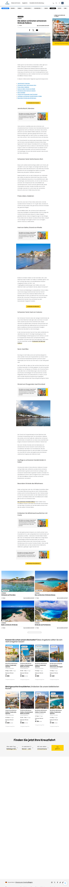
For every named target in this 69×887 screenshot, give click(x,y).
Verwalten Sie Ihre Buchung (37, 3)
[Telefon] (53, 3)
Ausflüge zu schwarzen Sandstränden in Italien (30, 96)
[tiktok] (60, 882)
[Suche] (56, 3)
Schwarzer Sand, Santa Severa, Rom (27, 85)
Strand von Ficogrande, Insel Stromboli (27, 94)
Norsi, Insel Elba (21, 92)
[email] (37, 30)
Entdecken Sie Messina (33, 306)
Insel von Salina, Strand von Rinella (26, 89)
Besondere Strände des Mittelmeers (27, 98)
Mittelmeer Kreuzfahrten (33, 563)
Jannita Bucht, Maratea (24, 83)
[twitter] (33, 30)
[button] (59, 3)
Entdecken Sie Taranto (33, 103)
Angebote (24, 3)
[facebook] (29, 30)
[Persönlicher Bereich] (62, 3)
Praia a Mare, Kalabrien (23, 87)
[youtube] (63, 882)
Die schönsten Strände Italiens (26, 502)
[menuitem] (13, 748)
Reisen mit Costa (15, 3)
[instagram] (51, 882)
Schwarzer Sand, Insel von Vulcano (27, 91)
